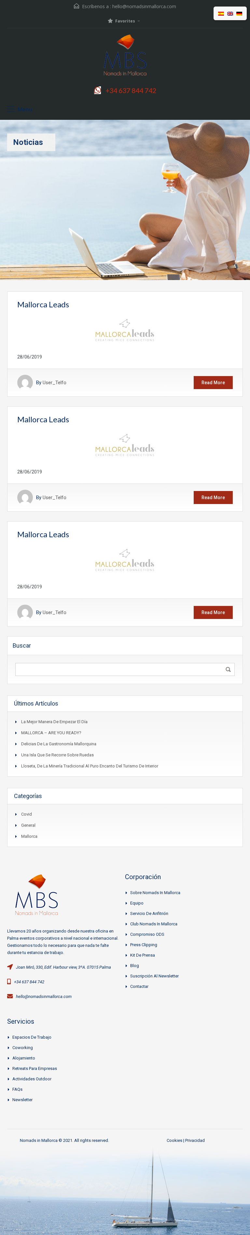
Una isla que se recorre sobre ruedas (57, 754)
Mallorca (29, 836)
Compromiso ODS (147, 934)
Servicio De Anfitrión (149, 913)
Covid (26, 814)
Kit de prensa (142, 955)
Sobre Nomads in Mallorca (155, 892)
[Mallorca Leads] (125, 330)
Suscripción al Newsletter (154, 976)
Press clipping (143, 944)
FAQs (17, 1089)
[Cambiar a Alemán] (239, 13)
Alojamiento (23, 1058)
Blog (134, 965)
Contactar (139, 986)
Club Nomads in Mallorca (153, 923)
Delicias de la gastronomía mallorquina (58, 743)
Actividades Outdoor (31, 1078)
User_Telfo (54, 383)
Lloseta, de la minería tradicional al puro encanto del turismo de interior (89, 766)
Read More (213, 382)
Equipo (137, 903)
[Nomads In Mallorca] (125, 56)
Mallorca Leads (43, 304)
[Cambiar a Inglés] (230, 13)
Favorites (125, 21)
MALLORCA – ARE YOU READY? (51, 732)
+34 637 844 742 (130, 90)
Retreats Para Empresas (34, 1068)
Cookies (174, 1140)
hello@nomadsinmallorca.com (144, 6)
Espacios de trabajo (31, 1037)
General (28, 825)
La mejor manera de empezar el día (54, 721)
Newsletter (22, 1099)
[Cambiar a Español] (221, 13)
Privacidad (195, 1140)
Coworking (22, 1047)
